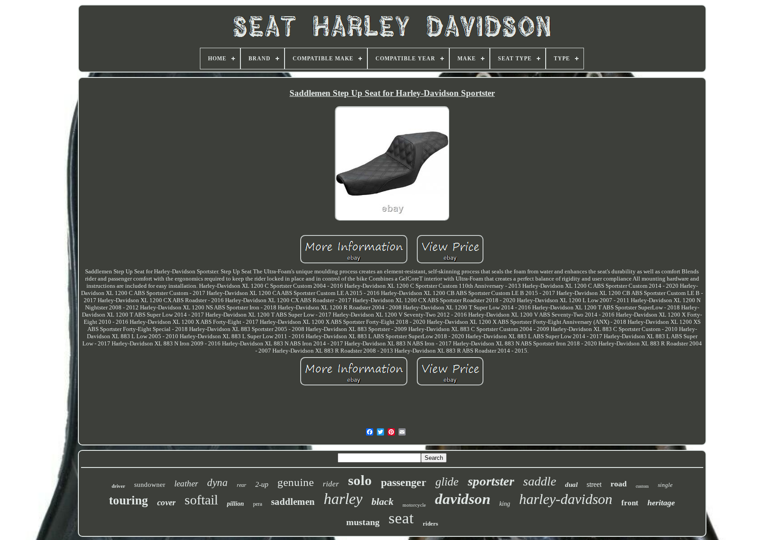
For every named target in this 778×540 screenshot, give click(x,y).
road (619, 483)
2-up (261, 484)
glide (447, 481)
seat (401, 518)
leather (186, 483)
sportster (491, 481)
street (594, 484)
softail (201, 499)
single (665, 484)
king (504, 503)
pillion (235, 503)
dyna (217, 482)
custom (642, 486)
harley (343, 498)
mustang (363, 522)
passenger (403, 482)
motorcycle (414, 505)
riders (430, 523)
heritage (661, 502)
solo (360, 480)
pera (257, 504)
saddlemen (293, 501)
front (629, 503)
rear (241, 485)
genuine (295, 482)
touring (128, 500)
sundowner (149, 484)
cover (166, 502)
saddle (539, 481)
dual (571, 484)
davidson (462, 499)
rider (331, 484)
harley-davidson (565, 499)
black (382, 501)
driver (118, 486)
